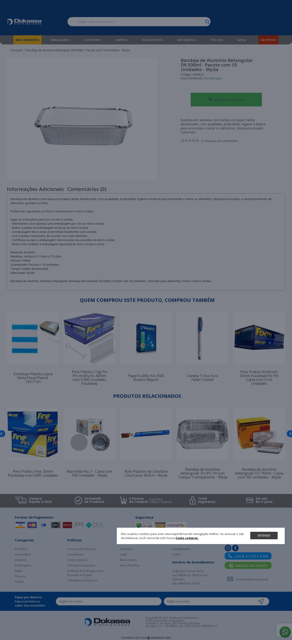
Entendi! (264, 535)
